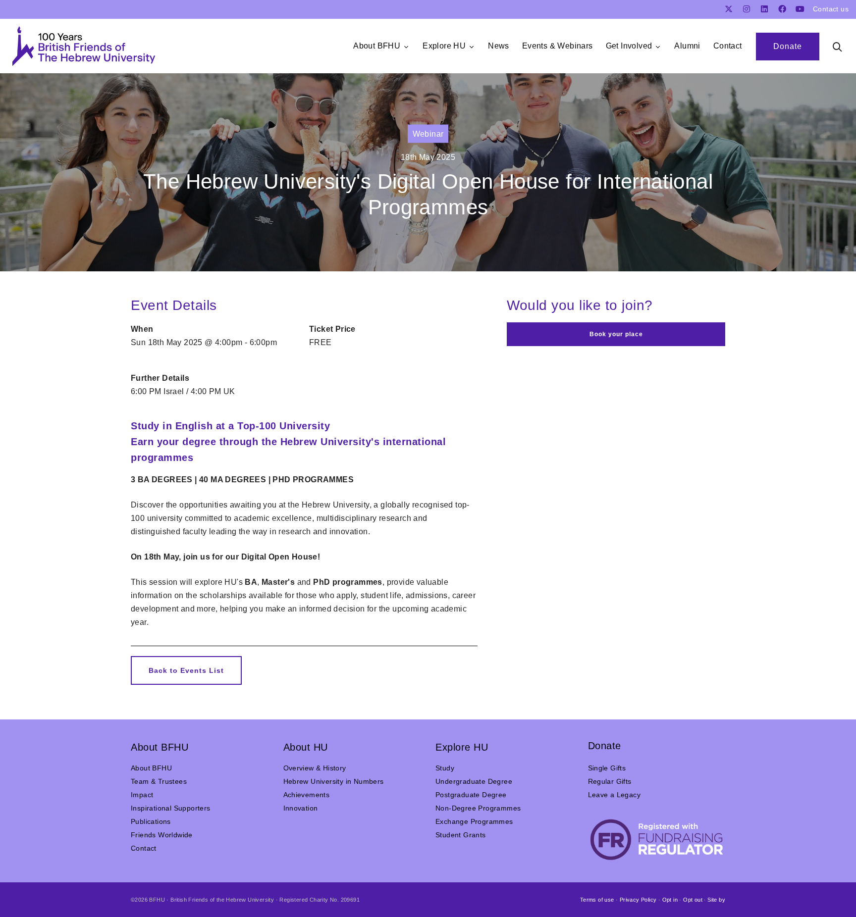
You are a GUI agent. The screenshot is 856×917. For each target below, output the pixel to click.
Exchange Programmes (474, 821)
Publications (151, 821)
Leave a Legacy (614, 795)
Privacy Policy (638, 900)
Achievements (306, 795)
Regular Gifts (610, 781)
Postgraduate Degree (471, 795)
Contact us (831, 9)
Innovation (300, 808)
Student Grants (460, 835)
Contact (144, 848)
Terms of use (597, 900)
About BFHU (151, 768)
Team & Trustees (159, 781)
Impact (142, 795)
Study (444, 768)
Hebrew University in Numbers (333, 781)
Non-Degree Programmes (478, 808)
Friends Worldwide (162, 835)
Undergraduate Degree (473, 781)
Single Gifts (607, 768)
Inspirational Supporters (171, 808)
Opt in (670, 900)
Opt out (692, 900)
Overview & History (314, 768)
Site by (716, 900)
